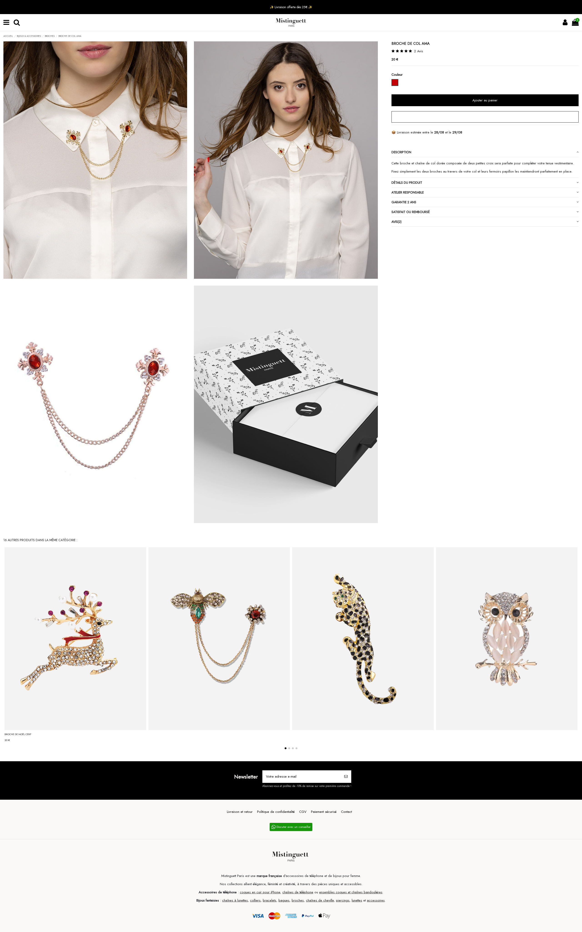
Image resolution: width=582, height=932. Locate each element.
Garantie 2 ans (403, 202)
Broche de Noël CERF (18, 734)
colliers (255, 900)
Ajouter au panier (484, 100)
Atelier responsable (407, 192)
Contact (346, 811)
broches (298, 900)
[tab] (485, 152)
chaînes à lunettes (235, 900)
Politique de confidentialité (276, 811)
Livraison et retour (240, 811)
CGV (302, 811)
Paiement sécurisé (323, 811)
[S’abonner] (346, 777)
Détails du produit (406, 182)
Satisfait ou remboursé (410, 212)
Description (401, 152)
